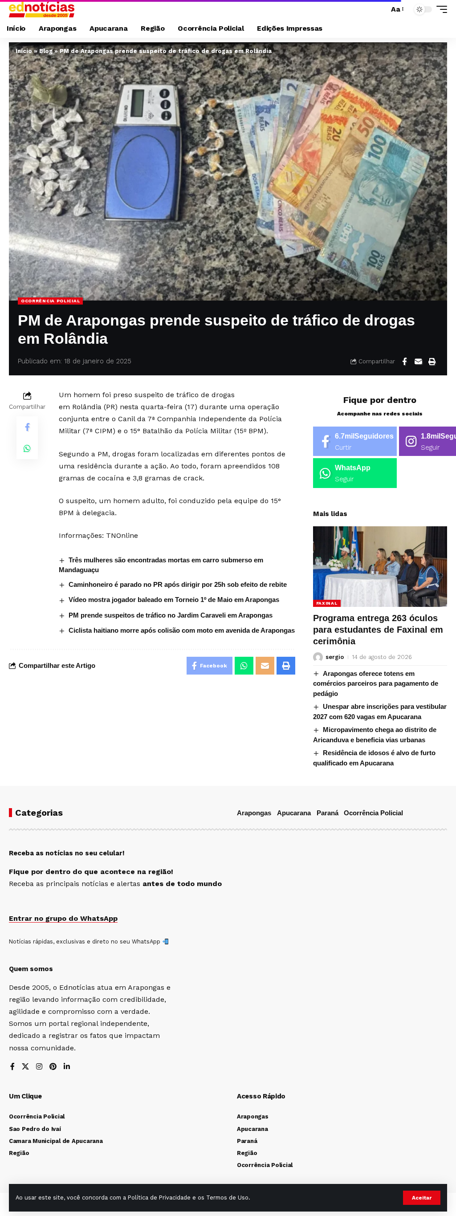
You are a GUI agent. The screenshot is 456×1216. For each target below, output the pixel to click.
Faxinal (327, 603)
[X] (25, 1067)
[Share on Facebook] (404, 361)
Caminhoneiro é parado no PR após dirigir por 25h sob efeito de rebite (178, 584)
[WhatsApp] (355, 473)
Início (24, 51)
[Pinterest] (53, 1067)
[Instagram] (39, 1067)
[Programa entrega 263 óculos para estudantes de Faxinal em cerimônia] (380, 566)
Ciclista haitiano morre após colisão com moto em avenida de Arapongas (182, 630)
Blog (46, 51)
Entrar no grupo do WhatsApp (63, 918)
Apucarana (294, 813)
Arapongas (254, 813)
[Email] (418, 361)
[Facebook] (355, 441)
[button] (421, 1198)
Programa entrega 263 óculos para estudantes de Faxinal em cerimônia (378, 629)
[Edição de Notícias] (41, 9)
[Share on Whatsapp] (27, 448)
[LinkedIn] (66, 1067)
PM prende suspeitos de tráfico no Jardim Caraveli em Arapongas (171, 615)
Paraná (327, 813)
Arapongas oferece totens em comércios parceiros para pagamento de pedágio (375, 683)
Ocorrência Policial (50, 300)
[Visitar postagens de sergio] (318, 657)
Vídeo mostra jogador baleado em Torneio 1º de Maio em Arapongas (174, 599)
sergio (335, 657)
